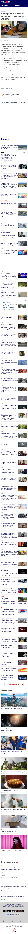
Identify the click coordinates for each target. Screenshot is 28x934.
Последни (5, 5)
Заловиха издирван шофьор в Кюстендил (7, 224)
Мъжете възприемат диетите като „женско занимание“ (7, 647)
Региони (17, 5)
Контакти (22, 918)
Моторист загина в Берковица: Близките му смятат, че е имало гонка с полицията (9, 582)
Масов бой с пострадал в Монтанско (8, 194)
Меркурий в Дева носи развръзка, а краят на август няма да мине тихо (13, 729)
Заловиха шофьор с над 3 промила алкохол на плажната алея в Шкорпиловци (8, 526)
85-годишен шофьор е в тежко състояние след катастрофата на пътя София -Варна (8, 516)
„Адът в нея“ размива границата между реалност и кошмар (11, 851)
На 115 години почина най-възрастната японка (9, 334)
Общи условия (19, 926)
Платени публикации (16, 918)
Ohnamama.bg (16, 905)
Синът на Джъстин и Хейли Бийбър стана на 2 (12, 878)
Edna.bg (8, 906)
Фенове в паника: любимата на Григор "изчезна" (13, 896)
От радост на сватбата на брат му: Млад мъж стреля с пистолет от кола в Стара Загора (9, 389)
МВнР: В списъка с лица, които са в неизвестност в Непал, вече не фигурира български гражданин (9, 295)
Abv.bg (5, 904)
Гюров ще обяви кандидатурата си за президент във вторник (8, 471)
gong (3, 899)
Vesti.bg (12, 906)
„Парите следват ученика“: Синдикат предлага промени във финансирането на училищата (9, 176)
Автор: (2, 88)
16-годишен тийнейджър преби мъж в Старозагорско (9, 379)
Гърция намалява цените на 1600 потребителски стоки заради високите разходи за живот (9, 553)
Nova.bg (16, 906)
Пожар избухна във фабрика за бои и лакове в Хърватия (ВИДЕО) (9, 488)
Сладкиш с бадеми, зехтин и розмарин (11, 790)
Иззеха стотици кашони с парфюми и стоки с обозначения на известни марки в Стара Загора (8, 285)
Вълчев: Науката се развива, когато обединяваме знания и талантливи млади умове (8, 235)
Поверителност (7, 921)
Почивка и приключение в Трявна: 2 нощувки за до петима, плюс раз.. (9, 307)
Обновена (3, 596)
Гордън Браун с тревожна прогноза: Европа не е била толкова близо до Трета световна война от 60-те (9, 621)
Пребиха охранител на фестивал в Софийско (8, 352)
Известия (23, 921)
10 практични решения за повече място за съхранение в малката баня (13, 830)
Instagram (23, 102)
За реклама (9, 918)
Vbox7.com (9, 904)
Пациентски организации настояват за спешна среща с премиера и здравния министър (9, 507)
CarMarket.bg (5, 905)
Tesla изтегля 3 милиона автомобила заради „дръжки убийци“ (8, 629)
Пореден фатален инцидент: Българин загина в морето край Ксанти (9, 147)
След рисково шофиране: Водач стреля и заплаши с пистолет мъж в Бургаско (9, 407)
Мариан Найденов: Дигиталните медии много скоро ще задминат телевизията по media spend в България (9, 157)
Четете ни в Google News (14, 914)
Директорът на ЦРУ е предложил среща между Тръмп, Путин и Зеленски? (9, 590)
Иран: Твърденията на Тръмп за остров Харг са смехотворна (8, 398)
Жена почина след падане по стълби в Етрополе (8, 669)
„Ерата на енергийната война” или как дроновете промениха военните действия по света (13, 868)
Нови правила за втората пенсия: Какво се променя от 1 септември (9, 564)
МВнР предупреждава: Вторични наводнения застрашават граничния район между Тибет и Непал (9, 327)
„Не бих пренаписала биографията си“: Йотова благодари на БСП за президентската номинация (9, 535)
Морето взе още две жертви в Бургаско (9, 443)
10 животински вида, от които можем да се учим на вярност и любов (13, 810)
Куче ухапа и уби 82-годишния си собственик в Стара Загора (9, 654)
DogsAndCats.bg (19, 904)
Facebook (15, 102)
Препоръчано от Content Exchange (19, 856)
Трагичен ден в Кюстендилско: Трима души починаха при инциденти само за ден (9, 276)
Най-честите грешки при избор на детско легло (8, 204)
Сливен (5, 139)
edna (3, 880)
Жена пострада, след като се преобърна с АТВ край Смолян (9, 317)
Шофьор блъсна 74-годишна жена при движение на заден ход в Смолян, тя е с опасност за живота (9, 345)
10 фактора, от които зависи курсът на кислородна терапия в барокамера (11, 752)
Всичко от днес (14, 684)
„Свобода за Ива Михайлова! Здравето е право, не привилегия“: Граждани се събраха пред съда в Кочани (13, 600)
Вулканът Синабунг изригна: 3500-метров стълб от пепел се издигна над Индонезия (9, 243)
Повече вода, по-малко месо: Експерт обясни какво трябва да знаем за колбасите (9, 371)
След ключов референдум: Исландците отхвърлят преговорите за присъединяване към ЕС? (9, 612)
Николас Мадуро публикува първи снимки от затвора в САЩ (9, 462)
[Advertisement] (14, 120)
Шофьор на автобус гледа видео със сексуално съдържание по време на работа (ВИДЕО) (9, 497)
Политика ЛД (16, 921)
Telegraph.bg (21, 906)
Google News (6, 102)
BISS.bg (10, 905)
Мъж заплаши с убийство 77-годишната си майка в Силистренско (8, 479)
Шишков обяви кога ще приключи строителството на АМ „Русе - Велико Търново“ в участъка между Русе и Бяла (9, 186)
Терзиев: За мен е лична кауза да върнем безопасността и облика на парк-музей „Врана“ (9, 435)
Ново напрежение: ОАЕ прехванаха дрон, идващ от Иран (9, 362)
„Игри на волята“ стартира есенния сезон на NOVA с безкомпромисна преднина (9, 639)
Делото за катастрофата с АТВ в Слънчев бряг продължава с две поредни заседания (9, 454)
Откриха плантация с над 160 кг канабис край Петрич (9, 425)
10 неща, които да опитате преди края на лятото (12, 709)
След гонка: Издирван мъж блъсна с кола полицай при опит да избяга (9, 252)
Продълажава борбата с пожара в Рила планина (8, 543)
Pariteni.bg (4, 906)
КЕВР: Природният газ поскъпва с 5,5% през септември (7, 677)
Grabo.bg (21, 905)
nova (3, 872)
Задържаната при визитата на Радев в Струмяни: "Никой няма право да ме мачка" (13, 887)
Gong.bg (13, 904)
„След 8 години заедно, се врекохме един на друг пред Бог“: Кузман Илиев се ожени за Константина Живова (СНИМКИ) (9, 416)
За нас (4, 918)
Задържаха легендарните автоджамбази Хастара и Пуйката (8, 166)
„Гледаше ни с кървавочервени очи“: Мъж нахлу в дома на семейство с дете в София (9, 572)
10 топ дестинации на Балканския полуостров (14, 772)
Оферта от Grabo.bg (4, 302)
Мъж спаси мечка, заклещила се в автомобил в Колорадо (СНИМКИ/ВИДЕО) (9, 214)
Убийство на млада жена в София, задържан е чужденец (9, 662)
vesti (3, 891)
